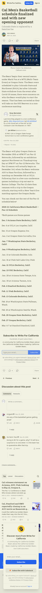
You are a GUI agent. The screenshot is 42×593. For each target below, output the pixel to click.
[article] (21, 490)
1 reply (11, 430)
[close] (35, 526)
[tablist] (11, 394)
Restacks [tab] (16, 394)
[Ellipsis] (39, 414)
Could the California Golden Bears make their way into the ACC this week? (15, 513)
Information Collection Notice (25, 360)
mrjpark (10, 414)
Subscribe (29, 3)
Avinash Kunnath (17, 495)
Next (34, 378)
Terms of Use (32, 357)
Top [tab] (4, 476)
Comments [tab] (7, 394)
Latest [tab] (10, 476)
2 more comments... (9, 465)
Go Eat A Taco (12, 437)
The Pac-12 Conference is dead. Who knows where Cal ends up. (14, 492)
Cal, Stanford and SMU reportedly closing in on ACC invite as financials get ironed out (15, 506)
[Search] (38, 476)
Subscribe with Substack (22, 570)
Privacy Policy (28, 580)
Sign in (37, 3)
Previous (9, 378)
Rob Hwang (11, 33)
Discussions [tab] (19, 476)
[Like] (4, 40)
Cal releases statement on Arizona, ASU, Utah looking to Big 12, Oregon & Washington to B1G (15, 485)
